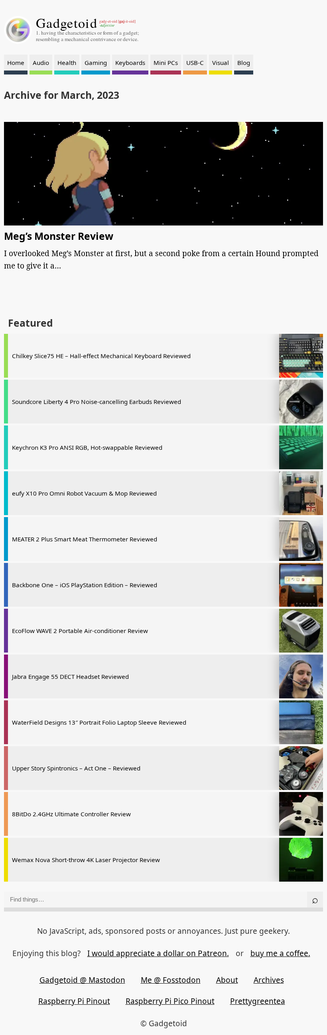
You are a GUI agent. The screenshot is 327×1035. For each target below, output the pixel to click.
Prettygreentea (257, 1001)
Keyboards (130, 63)
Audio (41, 63)
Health (66, 63)
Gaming (96, 63)
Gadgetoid (66, 23)
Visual (220, 63)
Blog (243, 63)
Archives (269, 980)
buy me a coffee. (280, 953)
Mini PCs (166, 63)
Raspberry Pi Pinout (74, 1001)
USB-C (195, 63)
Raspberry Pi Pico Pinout (170, 1001)
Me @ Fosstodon (171, 980)
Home (15, 63)
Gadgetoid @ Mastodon (82, 980)
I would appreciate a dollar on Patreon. (158, 953)
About (227, 980)
